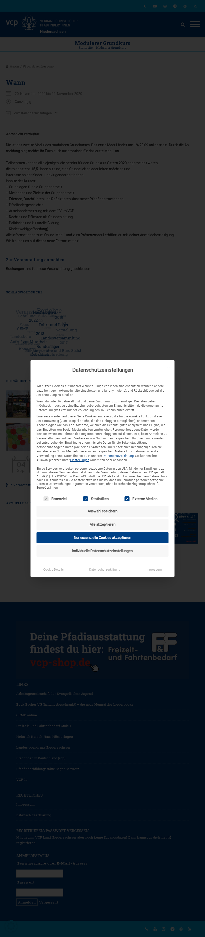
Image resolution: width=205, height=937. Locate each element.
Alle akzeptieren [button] (103, 524)
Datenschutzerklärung (118, 456)
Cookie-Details (53, 569)
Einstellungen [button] (79, 460)
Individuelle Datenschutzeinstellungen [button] (102, 551)
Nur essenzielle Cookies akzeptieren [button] (102, 538)
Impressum (154, 569)
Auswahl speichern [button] (103, 511)
